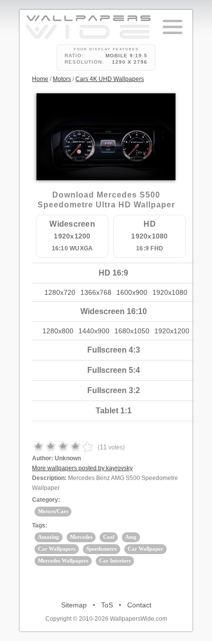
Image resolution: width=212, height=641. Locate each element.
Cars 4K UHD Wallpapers (109, 79)
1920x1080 (169, 292)
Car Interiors (115, 560)
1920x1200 (171, 331)
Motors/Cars (53, 511)
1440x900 (93, 331)
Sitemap (74, 605)
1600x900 (131, 292)
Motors (62, 79)
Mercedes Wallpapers (63, 560)
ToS (107, 605)
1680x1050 (131, 331)
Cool (108, 537)
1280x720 (59, 292)
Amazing (48, 537)
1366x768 (95, 292)
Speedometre (101, 549)
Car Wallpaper (145, 549)
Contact (139, 605)
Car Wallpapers (56, 549)
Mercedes (81, 537)
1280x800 (57, 331)
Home (40, 79)
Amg (131, 537)
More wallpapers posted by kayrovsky (82, 468)
